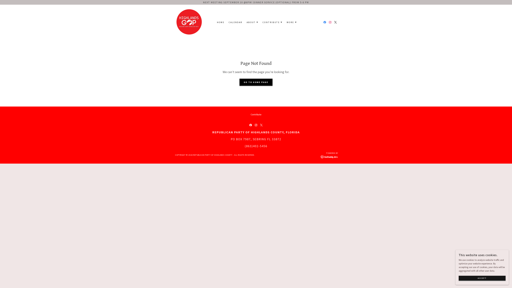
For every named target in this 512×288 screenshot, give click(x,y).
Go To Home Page (256, 82)
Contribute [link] (256, 114)
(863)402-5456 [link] (256, 146)
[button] (252, 22)
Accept (482, 278)
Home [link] (221, 22)
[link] (189, 21)
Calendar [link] (235, 22)
